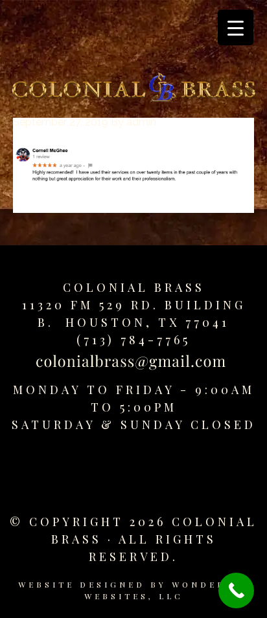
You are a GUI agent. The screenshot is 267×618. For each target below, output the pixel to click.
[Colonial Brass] (133, 89)
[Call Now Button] (236, 590)
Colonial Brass (134, 287)
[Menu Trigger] (235, 27)
